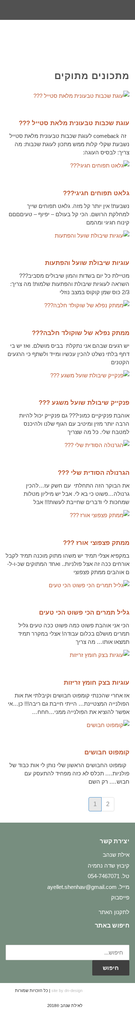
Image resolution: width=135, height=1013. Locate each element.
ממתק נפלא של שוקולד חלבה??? (80, 333)
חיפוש (111, 968)
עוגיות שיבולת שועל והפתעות (87, 262)
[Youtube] (54, 10)
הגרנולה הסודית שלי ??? (93, 472)
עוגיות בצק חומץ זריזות (96, 682)
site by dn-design (66, 990)
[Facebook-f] (81, 10)
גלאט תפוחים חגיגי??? (96, 193)
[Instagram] (68, 10)
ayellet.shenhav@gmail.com (82, 887)
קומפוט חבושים (106, 752)
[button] (13, 40)
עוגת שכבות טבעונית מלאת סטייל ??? (74, 123)
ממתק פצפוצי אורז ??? (96, 542)
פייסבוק (120, 897)
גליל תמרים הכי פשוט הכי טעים (84, 612)
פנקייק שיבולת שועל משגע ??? (84, 402)
